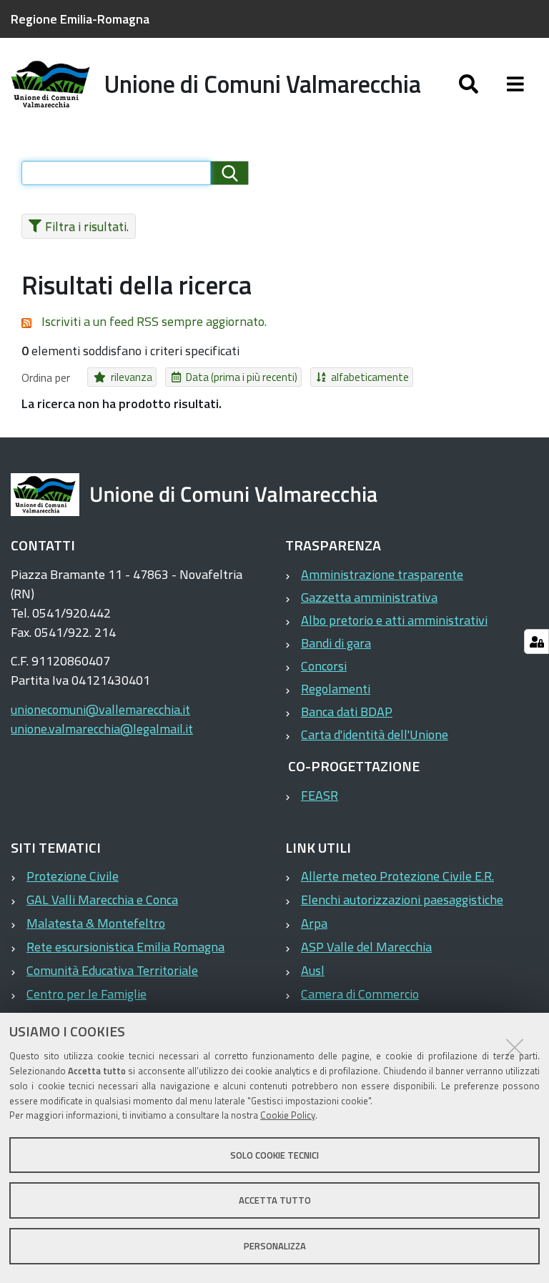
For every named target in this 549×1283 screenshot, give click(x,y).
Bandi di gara (336, 643)
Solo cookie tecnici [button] (274, 1155)
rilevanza (131, 377)
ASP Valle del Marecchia (366, 946)
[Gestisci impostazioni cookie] (536, 641)
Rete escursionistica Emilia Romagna (125, 946)
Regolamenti (335, 688)
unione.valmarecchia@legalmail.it (102, 728)
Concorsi (324, 665)
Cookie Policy (287, 1115)
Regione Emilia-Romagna (80, 19)
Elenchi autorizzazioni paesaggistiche (402, 899)
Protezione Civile (72, 876)
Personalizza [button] (275, 1246)
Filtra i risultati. (87, 226)
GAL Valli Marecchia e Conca (102, 899)
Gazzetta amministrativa (369, 597)
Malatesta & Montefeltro (95, 923)
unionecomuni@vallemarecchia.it (100, 709)
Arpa (314, 923)
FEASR (319, 795)
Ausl (313, 970)
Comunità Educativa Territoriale (112, 970)
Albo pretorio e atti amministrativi (394, 620)
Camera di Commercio (360, 994)
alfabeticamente (370, 377)
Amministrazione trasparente (382, 574)
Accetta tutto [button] (275, 1200)
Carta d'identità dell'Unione (374, 734)
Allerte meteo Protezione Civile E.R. (397, 876)
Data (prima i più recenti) (241, 377)
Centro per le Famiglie (86, 994)
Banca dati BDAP (346, 711)
